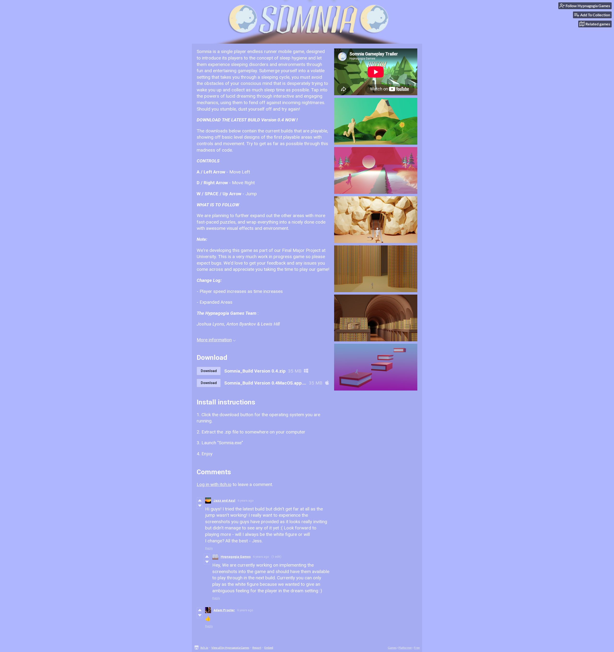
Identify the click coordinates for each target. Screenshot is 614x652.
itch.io (204, 647)
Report (256, 647)
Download (209, 371)
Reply (209, 548)
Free (417, 647)
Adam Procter (224, 610)
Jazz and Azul (224, 500)
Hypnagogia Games (236, 556)
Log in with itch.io (214, 484)
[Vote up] (199, 500)
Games (392, 647)
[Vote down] (199, 505)
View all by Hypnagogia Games (230, 647)
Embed (268, 647)
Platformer (405, 647)
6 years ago (246, 500)
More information (214, 340)
